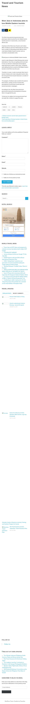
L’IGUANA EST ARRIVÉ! (10, 252)
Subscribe (6, 691)
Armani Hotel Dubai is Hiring (17, 296)
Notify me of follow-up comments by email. (14, 174)
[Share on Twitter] (6, 30)
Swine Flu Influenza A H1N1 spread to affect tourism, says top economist (18, 414)
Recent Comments (18, 293)
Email (4, 162)
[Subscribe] (9, 30)
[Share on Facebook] (3, 30)
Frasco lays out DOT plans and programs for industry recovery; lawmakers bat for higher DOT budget (14, 249)
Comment (5, 137)
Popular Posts (7, 293)
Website (4, 168)
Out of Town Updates (14, 651)
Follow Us (6, 640)
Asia (15, 25)
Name (4, 156)
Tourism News (20, 25)
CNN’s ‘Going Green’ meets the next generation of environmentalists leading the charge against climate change (13, 262)
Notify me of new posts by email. (12, 177)
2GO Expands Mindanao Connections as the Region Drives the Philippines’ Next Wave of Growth (14, 671)
